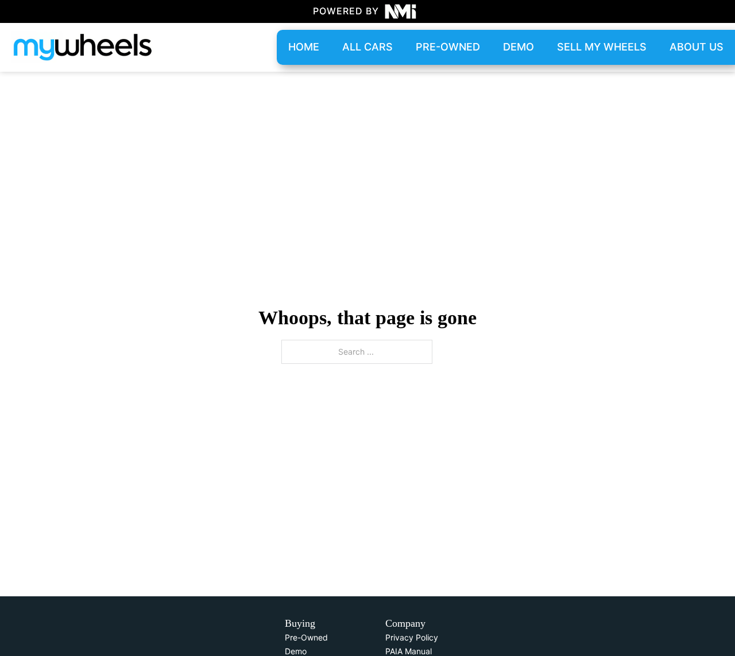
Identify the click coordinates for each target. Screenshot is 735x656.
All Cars (367, 47)
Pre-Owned (306, 637)
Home (303, 47)
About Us (697, 47)
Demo (518, 47)
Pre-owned (448, 47)
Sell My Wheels (602, 47)
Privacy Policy (411, 637)
